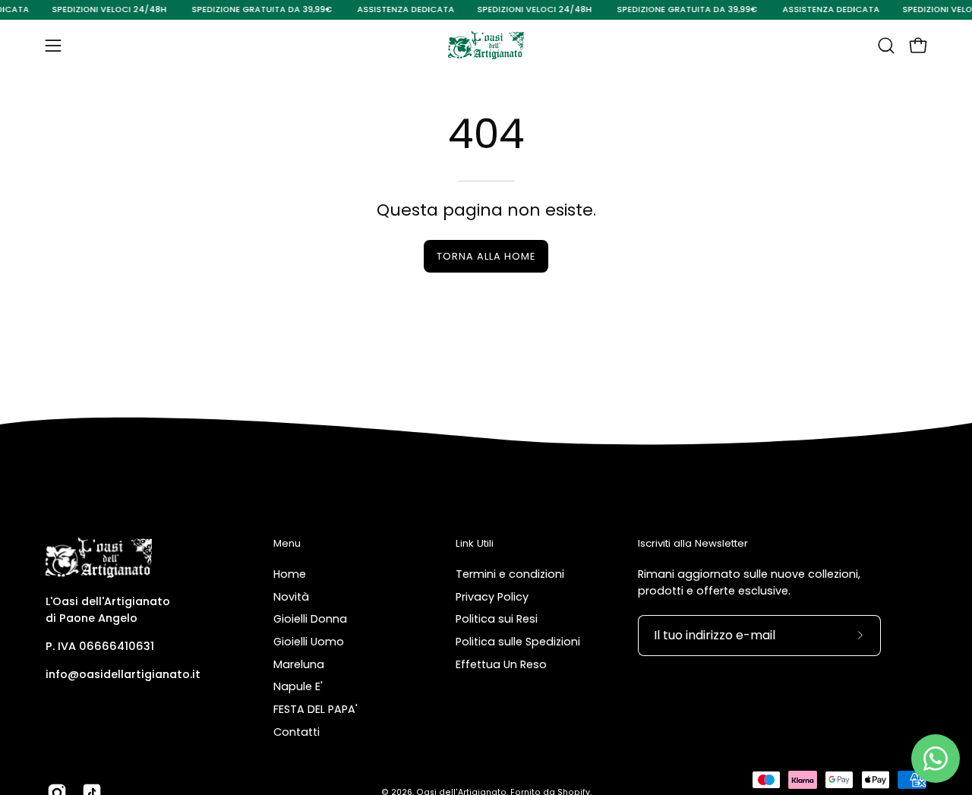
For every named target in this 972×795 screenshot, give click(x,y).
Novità (291, 596)
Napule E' (298, 686)
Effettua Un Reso (501, 663)
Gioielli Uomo (308, 641)
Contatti (296, 732)
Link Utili (475, 544)
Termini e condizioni (510, 574)
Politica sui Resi (497, 618)
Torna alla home (486, 256)
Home (289, 574)
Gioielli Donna (310, 618)
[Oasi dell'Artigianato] (486, 45)
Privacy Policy (492, 596)
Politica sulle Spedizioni (518, 641)
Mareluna (298, 663)
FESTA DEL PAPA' (315, 709)
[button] (886, 46)
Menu (287, 544)
